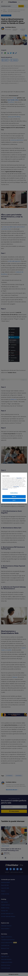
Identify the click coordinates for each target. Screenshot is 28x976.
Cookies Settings (14, 492)
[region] (14, 488)
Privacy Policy (16, 486)
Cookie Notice (5, 489)
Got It (14, 500)
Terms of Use (19, 477)
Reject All (14, 496)
